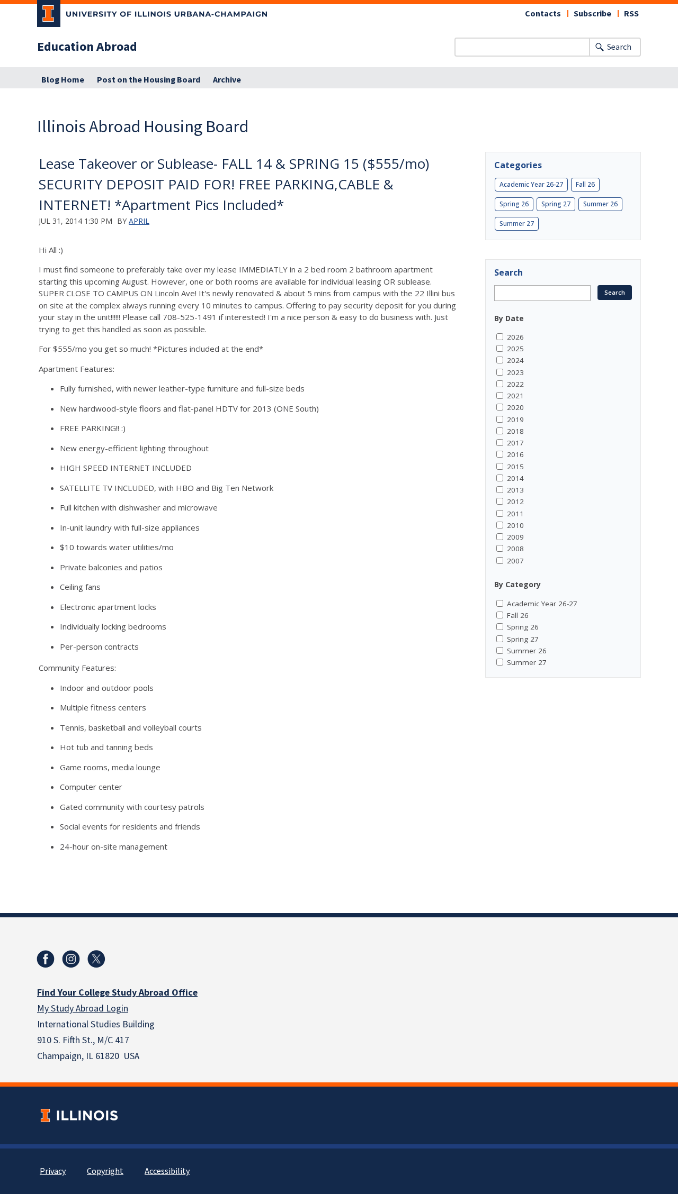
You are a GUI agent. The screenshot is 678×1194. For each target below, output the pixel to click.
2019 (515, 419)
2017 (515, 443)
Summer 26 (600, 203)
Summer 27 (516, 223)
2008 (515, 548)
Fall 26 (585, 184)
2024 (515, 360)
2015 (515, 466)
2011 (515, 513)
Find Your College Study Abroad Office (117, 992)
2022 (515, 384)
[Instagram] (71, 959)
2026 (515, 337)
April (139, 221)
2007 (515, 561)
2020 (515, 407)
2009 (515, 537)
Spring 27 (555, 203)
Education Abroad (87, 47)
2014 (515, 478)
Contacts (543, 14)
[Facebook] (45, 959)
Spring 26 (514, 203)
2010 (515, 525)
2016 (515, 454)
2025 (515, 348)
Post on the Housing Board (148, 80)
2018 (515, 431)
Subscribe (592, 14)
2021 (515, 395)
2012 (515, 501)
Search (619, 47)
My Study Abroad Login (82, 1008)
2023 (515, 372)
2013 (515, 490)
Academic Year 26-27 (531, 184)
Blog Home (62, 80)
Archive (227, 80)
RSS (631, 14)
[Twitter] (96, 959)
